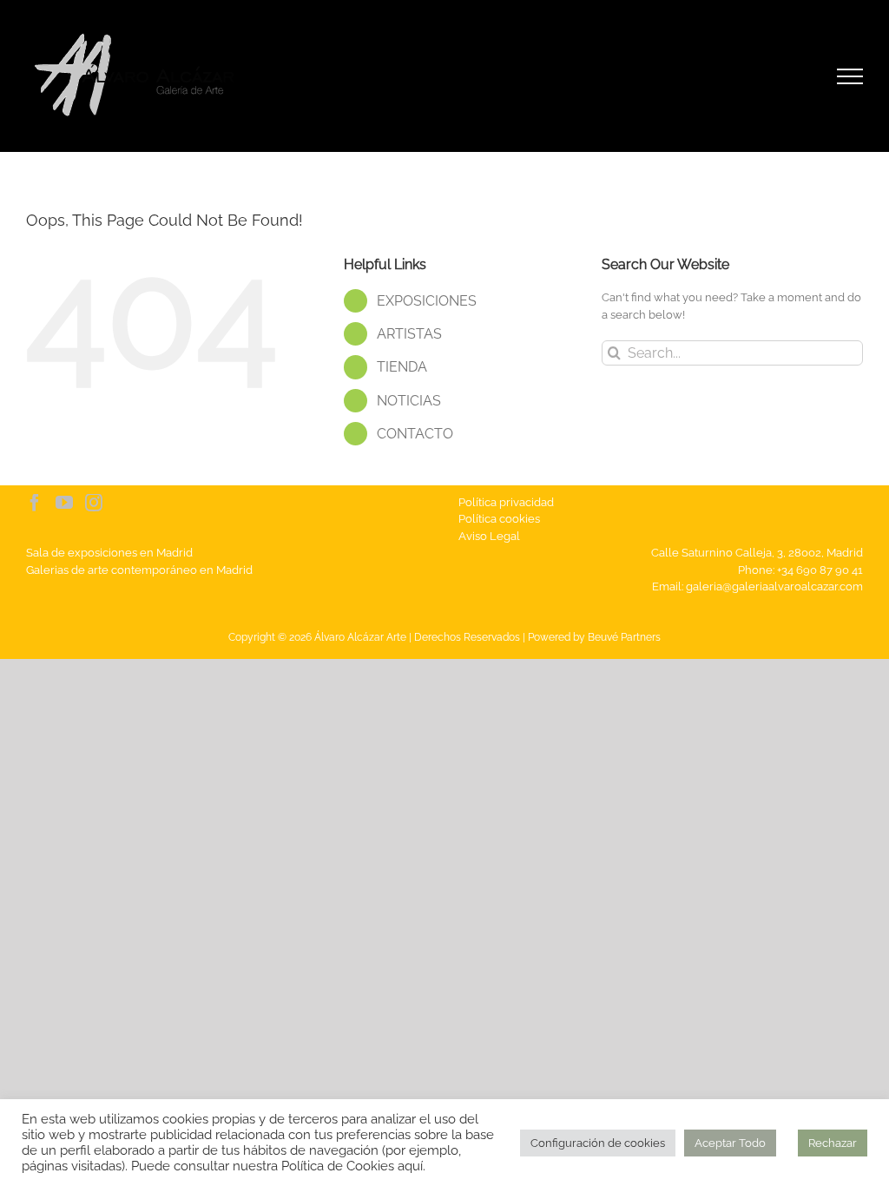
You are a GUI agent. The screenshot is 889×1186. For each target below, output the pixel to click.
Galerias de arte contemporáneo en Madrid (139, 570)
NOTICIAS (409, 400)
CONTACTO (415, 433)
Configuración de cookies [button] (597, 1143)
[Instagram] (93, 502)
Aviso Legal (489, 536)
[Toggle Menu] (850, 76)
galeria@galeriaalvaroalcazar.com (774, 586)
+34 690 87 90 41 (820, 570)
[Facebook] (34, 502)
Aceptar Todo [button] (730, 1143)
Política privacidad (506, 502)
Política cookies (499, 518)
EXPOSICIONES (427, 301)
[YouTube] (64, 502)
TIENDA (402, 367)
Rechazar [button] (832, 1143)
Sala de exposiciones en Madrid (109, 552)
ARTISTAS (409, 334)
